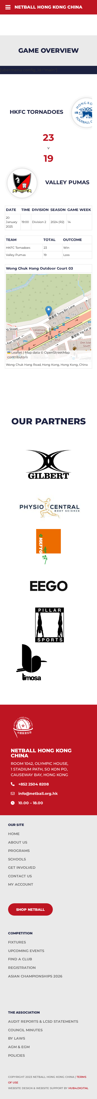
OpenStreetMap (57, 352)
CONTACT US (20, 876)
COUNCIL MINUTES (25, 1030)
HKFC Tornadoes (18, 248)
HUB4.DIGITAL (78, 1088)
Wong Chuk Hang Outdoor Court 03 (39, 268)
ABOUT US (17, 842)
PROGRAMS (19, 850)
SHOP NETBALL (30, 909)
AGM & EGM (19, 1047)
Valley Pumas (16, 255)
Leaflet (16, 352)
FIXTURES (17, 942)
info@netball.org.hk (38, 793)
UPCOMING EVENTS (26, 951)
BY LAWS (16, 1038)
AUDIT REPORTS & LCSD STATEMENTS (43, 1021)
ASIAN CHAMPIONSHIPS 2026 (35, 976)
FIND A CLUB (20, 959)
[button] (48, 311)
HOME (14, 834)
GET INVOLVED (22, 867)
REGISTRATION (22, 967)
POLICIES (16, 1055)
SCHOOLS (17, 859)
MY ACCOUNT (20, 884)
